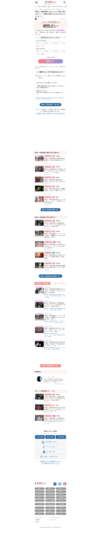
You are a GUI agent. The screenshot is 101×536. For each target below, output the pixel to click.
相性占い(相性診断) (42, 6)
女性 (38, 54)
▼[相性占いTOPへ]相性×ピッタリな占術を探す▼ (50, 113)
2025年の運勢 (55, 6)
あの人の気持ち (47, 97)
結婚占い (61, 491)
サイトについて (39, 517)
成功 (62, 97)
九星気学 (57, 186)
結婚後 (59, 294)
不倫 (40, 513)
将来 (37, 98)
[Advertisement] (50, 122)
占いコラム (50, 513)
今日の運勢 (40, 437)
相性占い (61, 488)
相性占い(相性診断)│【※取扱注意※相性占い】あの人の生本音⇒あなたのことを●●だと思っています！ (54, 420)
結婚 (53, 405)
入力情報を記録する (50, 57)
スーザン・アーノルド (49, 322)
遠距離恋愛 (60, 308)
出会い (50, 507)
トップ (35, 6)
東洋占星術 (58, 156)
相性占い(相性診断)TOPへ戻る (50, 365)
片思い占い (39, 491)
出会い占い (50, 491)
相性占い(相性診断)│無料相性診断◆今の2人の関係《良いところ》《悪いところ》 (55, 267)
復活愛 (52, 97)
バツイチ (60, 321)
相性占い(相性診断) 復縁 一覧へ (50, 209)
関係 (57, 97)
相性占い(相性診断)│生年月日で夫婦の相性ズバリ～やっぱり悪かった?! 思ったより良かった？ (55, 409)
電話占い (38, 521)
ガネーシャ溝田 (40, 18)
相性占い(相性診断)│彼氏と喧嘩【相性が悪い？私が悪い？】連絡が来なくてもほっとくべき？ (54, 344)
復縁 (45, 98)
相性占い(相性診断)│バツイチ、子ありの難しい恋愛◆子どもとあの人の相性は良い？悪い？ (54, 235)
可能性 (60, 97)
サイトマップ (53, 519)
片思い (45, 336)
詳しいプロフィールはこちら (59, 383)
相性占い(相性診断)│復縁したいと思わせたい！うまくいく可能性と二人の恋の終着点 (54, 201)
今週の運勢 (61, 437)
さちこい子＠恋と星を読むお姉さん (54, 295)
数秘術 (57, 197)
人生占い (40, 494)
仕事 (53, 252)
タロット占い (50, 497)
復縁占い (40, 497)
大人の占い (39, 500)
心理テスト (61, 500)
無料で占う (50, 61)
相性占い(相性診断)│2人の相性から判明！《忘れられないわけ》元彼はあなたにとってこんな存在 (55, 170)
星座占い (48, 297)
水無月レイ (49, 349)
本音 (55, 97)
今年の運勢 (50, 494)
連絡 (59, 347)
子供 (63, 321)
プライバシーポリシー (50, 66)
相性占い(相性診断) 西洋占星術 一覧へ (50, 276)
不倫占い (66, 6)
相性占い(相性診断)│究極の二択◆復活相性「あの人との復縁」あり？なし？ (54, 190)
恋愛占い (49, 6)
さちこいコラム (39, 507)
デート (39, 510)
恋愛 (53, 220)
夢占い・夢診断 (50, 500)
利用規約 (38, 519)
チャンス (60, 333)
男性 (43, 54)
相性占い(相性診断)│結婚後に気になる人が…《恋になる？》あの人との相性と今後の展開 (54, 290)
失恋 (61, 510)
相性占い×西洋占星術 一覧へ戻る (50, 104)
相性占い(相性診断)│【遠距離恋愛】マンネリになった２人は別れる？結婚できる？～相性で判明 (54, 224)
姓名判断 (61, 497)
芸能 (61, 513)
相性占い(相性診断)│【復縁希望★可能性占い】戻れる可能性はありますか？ (54, 160)
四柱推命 (57, 177)
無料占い (61, 6)
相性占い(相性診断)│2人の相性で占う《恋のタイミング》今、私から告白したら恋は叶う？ (55, 246)
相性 (56, 294)
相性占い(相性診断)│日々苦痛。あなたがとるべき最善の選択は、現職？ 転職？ (55, 256)
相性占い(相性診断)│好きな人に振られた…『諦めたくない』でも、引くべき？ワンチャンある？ (54, 330)
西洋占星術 (49, 98)
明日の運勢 (50, 437)
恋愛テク (50, 510)
